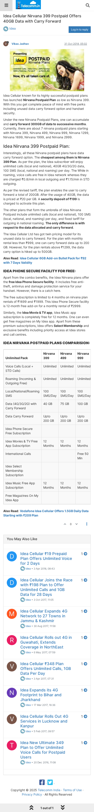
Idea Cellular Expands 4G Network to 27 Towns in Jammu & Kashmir (43, 616)
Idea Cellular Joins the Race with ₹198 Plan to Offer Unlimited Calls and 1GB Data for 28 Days (46, 587)
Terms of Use (72, 790)
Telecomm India (49, 790)
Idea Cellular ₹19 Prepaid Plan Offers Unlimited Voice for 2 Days (46, 558)
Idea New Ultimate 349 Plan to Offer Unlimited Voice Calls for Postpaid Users (42, 749)
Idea (12, 28)
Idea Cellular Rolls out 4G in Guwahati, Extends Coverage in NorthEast (46, 642)
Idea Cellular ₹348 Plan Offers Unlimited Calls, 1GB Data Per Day (45, 668)
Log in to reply (79, 29)
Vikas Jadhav (20, 43)
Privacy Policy (32, 794)
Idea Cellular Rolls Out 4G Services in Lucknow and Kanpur (44, 721)
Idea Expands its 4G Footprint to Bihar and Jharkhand (40, 695)
